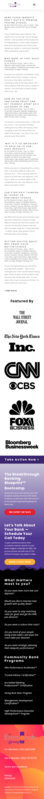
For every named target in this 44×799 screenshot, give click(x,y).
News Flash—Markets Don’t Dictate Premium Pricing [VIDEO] (21, 20)
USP (31, 212)
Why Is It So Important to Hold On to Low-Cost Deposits (21, 146)
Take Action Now (21, 459)
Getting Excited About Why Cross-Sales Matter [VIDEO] (21, 244)
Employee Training (11, 155)
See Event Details (20, 512)
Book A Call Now (20, 561)
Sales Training (20, 117)
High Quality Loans (18, 65)
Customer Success (19, 153)
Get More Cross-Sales (18, 157)
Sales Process (9, 117)
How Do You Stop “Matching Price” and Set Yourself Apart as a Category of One (21, 103)
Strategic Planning (21, 69)
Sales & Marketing (29, 115)
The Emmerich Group (14, 25)
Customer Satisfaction (21, 204)
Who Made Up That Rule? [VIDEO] (22, 59)
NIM (6, 29)
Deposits (7, 65)
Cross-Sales (8, 111)
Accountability (9, 202)
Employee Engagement (29, 111)
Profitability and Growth (26, 67)
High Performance (11, 113)
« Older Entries (10, 290)
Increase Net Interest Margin (25, 27)
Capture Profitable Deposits (26, 202)
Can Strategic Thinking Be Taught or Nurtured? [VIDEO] (21, 195)
